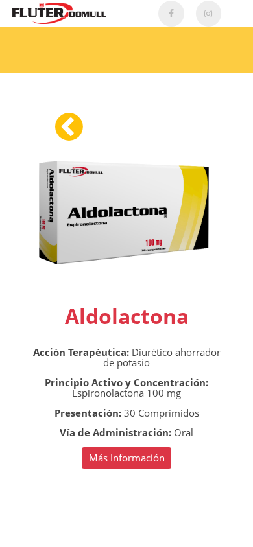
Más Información (127, 457)
